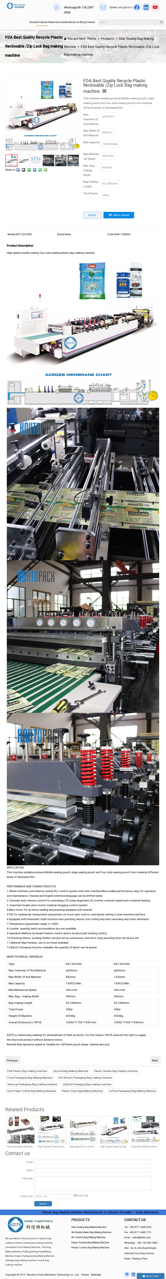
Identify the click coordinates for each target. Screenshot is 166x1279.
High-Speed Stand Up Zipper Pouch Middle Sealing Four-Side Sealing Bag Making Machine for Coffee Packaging (83, 1146)
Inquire (92, 215)
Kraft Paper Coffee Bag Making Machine (31, 1091)
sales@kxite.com (141, 1237)
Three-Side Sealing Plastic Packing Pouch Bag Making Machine (145, 1146)
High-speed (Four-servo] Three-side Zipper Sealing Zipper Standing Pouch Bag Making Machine (52, 1146)
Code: (110, 234)
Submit (43, 1203)
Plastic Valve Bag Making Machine (82, 1091)
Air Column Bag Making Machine (88, 1237)
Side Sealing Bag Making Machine (89, 1227)
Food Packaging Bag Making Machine (30, 1077)
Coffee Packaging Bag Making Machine (132, 1091)
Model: (12, 234)
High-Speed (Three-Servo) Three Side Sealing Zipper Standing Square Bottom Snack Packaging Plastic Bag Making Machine (21, 1146)
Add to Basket (121, 215)
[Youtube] (155, 7)
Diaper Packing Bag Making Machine (90, 1242)
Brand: (61, 234)
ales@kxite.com (128, 7)
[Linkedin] (146, 7)
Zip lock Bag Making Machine (70, 1071)
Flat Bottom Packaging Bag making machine (85, 1077)
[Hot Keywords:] (161, 22)
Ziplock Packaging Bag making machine (87, 1084)
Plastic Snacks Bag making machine (116, 1071)
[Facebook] (137, 7)
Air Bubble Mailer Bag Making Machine (91, 1232)
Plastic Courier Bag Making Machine (90, 1247)
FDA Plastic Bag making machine (27, 1071)
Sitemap (96, 1274)
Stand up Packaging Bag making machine (32, 1084)
